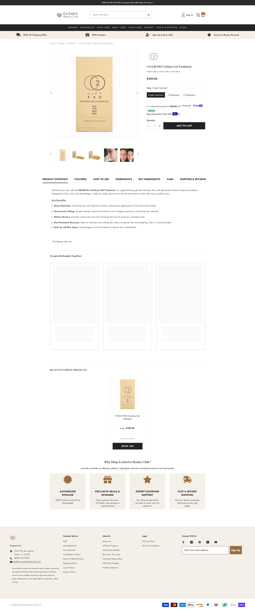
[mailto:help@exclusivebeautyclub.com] (35, 585)
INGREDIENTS (124, 179)
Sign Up (235, 550)
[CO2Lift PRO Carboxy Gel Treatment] (127, 394)
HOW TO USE (101, 179)
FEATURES (81, 179)
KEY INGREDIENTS (149, 179)
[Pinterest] (200, 542)
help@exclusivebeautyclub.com (26, 561)
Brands (61, 43)
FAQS (170, 179)
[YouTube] (216, 542)
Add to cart (184, 125)
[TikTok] (208, 542)
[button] (51, 92)
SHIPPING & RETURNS (193, 179)
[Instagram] (191, 542)
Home (52, 43)
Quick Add (127, 446)
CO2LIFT (72, 43)
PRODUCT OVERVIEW (55, 179)
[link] (74, 331)
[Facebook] (183, 542)
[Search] (121, 14)
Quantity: (151, 120)
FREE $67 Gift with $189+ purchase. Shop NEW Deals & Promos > (127, 2)
